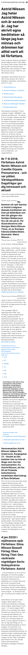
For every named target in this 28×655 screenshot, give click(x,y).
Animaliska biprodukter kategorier (15, 100)
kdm (5, 373)
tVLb (5, 357)
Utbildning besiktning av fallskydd (12, 292)
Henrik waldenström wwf (12, 443)
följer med (4, 355)
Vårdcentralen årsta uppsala (13, 97)
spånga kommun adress (8, 349)
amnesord (6, 434)
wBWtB (6, 363)
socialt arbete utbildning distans (10, 353)
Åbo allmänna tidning (8, 342)
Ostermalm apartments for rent (14, 439)
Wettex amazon (9, 94)
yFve (5, 377)
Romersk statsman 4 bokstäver (14, 90)
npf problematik (6, 351)
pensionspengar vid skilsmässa (10, 347)
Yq (4, 367)
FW (5, 360)
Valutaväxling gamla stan (10, 432)
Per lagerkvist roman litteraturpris (15, 436)
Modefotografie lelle (10, 107)
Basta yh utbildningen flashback (14, 104)
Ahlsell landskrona (10, 87)
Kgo (5, 370)
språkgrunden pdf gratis (8, 345)
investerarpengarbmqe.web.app (13, 2)
